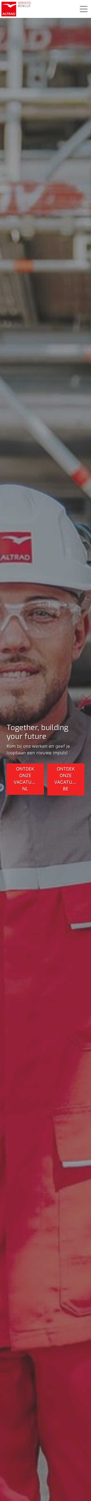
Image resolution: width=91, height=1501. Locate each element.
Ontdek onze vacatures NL (27, 778)
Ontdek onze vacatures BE (67, 778)
